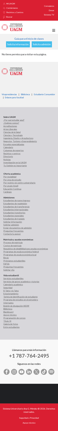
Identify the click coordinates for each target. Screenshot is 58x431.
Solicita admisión (42, 44)
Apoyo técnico (10, 315)
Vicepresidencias (9, 94)
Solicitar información (12, 222)
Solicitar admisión (11, 225)
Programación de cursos (14, 318)
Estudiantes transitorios (14, 213)
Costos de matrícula (12, 245)
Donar (51, 10)
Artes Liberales (10, 129)
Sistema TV (49, 14)
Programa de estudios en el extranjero (20, 300)
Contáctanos (12, 8)
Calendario (8, 147)
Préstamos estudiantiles (14, 261)
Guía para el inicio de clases (29, 38)
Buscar (9, 17)
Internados (8, 303)
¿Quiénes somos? (11, 123)
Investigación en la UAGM (14, 162)
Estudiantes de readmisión (15, 203)
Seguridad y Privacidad (29, 418)
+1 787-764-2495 (29, 356)
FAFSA (6, 264)
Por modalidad (9, 177)
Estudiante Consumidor (44, 94)
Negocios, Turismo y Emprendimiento (20, 141)
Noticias (7, 159)
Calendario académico (13, 284)
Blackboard (8, 312)
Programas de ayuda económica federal (21, 252)
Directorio (8, 156)
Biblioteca (25, 94)
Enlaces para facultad (14, 97)
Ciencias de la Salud (12, 132)
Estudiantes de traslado (14, 219)
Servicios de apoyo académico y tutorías (21, 281)
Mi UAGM (10, 3)
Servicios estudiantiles (13, 278)
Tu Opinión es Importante (15, 165)
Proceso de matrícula (13, 242)
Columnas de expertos (13, 150)
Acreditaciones (10, 126)
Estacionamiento (10, 294)
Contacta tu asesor (12, 234)
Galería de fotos (10, 324)
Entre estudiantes (11, 327)
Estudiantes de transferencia (16, 207)
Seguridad (7, 287)
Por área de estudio (12, 180)
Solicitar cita (8, 270)
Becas (6, 258)
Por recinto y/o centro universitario (19, 183)
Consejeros (49, 6)
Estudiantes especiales (13, 216)
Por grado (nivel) (10, 186)
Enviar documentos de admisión (17, 228)
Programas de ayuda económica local (19, 255)
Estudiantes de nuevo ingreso (16, 200)
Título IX (7, 321)
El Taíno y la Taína (11, 291)
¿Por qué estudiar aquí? (13, 120)
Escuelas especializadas (13, 144)
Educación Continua (12, 189)
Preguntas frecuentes (13, 231)
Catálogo (7, 192)
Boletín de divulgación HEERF (16, 306)
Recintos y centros (11, 153)
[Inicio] (12, 26)
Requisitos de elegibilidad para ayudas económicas (25, 249)
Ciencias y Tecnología (13, 135)
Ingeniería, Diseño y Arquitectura (18, 138)
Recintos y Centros (14, 12)
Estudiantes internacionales (15, 209)
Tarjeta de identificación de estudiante (20, 297)
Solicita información (18, 44)
